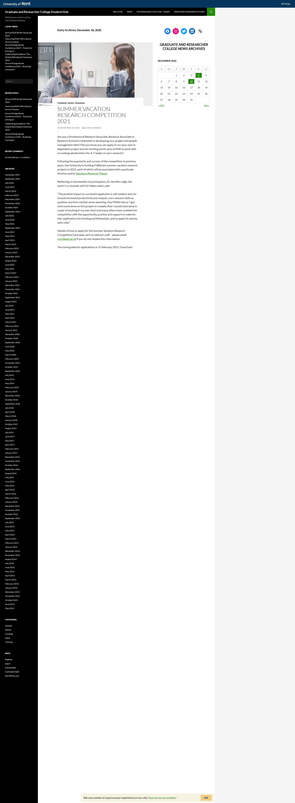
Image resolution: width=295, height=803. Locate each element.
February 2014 (12, 583)
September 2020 (12, 342)
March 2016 (10, 494)
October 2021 (11, 293)
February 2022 (12, 277)
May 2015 (9, 530)
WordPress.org (12, 676)
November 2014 (12, 555)
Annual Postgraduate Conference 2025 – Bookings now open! (18, 66)
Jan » (206, 105)
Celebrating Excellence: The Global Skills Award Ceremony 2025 (18, 57)
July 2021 (9, 305)
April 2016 (10, 489)
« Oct (161, 105)
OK (206, 797)
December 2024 (12, 199)
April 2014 (10, 575)
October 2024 (11, 207)
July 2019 (9, 375)
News (129, 12)
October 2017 (11, 424)
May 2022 (9, 269)
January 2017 (11, 453)
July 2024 (9, 215)
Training (80, 103)
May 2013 (9, 608)
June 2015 (10, 526)
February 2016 (12, 498)
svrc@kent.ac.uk (66, 238)
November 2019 (12, 363)
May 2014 (9, 571)
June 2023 (10, 232)
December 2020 (12, 334)
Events (8, 629)
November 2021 (12, 289)
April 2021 (10, 318)
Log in (7, 663)
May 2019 (9, 383)
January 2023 (11, 252)
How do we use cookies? (162, 797)
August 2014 (11, 559)
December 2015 (12, 506)
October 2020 (11, 338)
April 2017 (10, 444)
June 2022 (10, 264)
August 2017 (11, 428)
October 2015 (11, 514)
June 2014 (10, 567)
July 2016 (9, 477)
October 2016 (11, 465)
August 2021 (11, 301)
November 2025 (12, 174)
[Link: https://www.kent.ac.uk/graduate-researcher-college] (200, 31)
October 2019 (11, 367)
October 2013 (11, 600)
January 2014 (11, 588)
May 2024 (9, 224)
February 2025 (12, 195)
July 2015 (9, 522)
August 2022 (11, 260)
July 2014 (9, 563)
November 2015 (12, 510)
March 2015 (10, 538)
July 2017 (9, 432)
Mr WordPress (11, 157)
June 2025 (10, 187)
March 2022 (10, 273)
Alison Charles (93, 127)
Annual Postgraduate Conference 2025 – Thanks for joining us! (18, 48)
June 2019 (10, 379)
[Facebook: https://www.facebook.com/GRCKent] (167, 31)
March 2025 (10, 191)
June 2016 (10, 481)
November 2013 (12, 596)
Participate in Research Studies (189, 12)
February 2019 (12, 387)
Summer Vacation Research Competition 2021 (91, 115)
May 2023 (9, 236)
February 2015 (12, 543)
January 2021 (11, 330)
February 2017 (12, 449)
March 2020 (10, 354)
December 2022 (12, 256)
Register (8, 659)
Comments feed (12, 671)
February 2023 (12, 248)
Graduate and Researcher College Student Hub (36, 12)
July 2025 (9, 183)
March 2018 (10, 416)
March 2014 (10, 579)
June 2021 (10, 309)
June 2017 (10, 436)
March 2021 (10, 322)
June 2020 (10, 346)
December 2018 (12, 395)
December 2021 (12, 285)
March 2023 (10, 244)
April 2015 (10, 534)
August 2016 (11, 473)
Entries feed (10, 667)
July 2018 (9, 408)
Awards (8, 625)
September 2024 (12, 211)
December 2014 (12, 551)
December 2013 (12, 592)
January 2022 (11, 281)
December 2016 (12, 457)
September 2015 (12, 518)
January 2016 (11, 502)
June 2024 (10, 219)
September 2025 (12, 179)
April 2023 (10, 240)
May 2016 (9, 485)
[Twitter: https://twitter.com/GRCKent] (184, 31)
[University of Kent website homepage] (17, 4)
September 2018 (12, 404)
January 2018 (11, 420)
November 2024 (12, 203)
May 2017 (9, 440)
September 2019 (12, 371)
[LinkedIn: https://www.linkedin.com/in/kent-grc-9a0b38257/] (192, 31)
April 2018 (10, 412)
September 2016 (12, 469)
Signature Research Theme (91, 173)
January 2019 (11, 391)
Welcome (118, 12)
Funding (62, 103)
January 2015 (11, 547)
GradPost (25, 157)
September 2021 (12, 297)
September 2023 (12, 228)
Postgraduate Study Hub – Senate (153, 12)
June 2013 (10, 604)
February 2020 (12, 359)
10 (191, 81)
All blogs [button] (285, 3)
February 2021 (12, 326)
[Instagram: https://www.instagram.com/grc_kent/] (176, 31)
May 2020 (9, 350)
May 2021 (9, 314)
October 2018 (11, 399)
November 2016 (12, 461)
